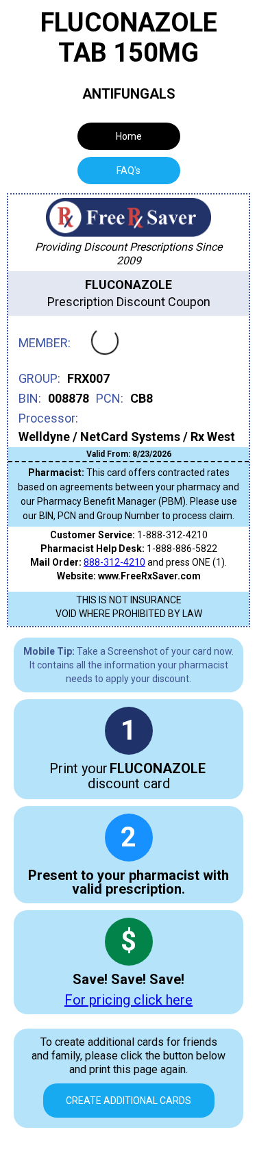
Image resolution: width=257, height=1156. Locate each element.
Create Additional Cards (128, 1100)
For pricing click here (128, 1000)
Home (129, 136)
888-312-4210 (114, 562)
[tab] (128, 170)
